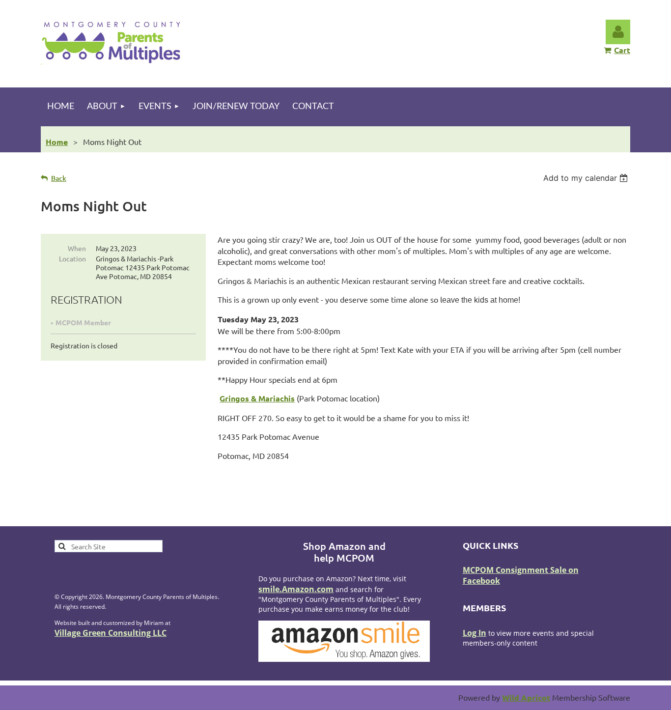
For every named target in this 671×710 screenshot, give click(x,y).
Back (58, 178)
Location (72, 258)
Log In (474, 632)
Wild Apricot (526, 697)
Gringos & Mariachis (257, 398)
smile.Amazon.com (296, 589)
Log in (618, 32)
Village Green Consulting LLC (111, 632)
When (77, 248)
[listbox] (586, 178)
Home (57, 142)
